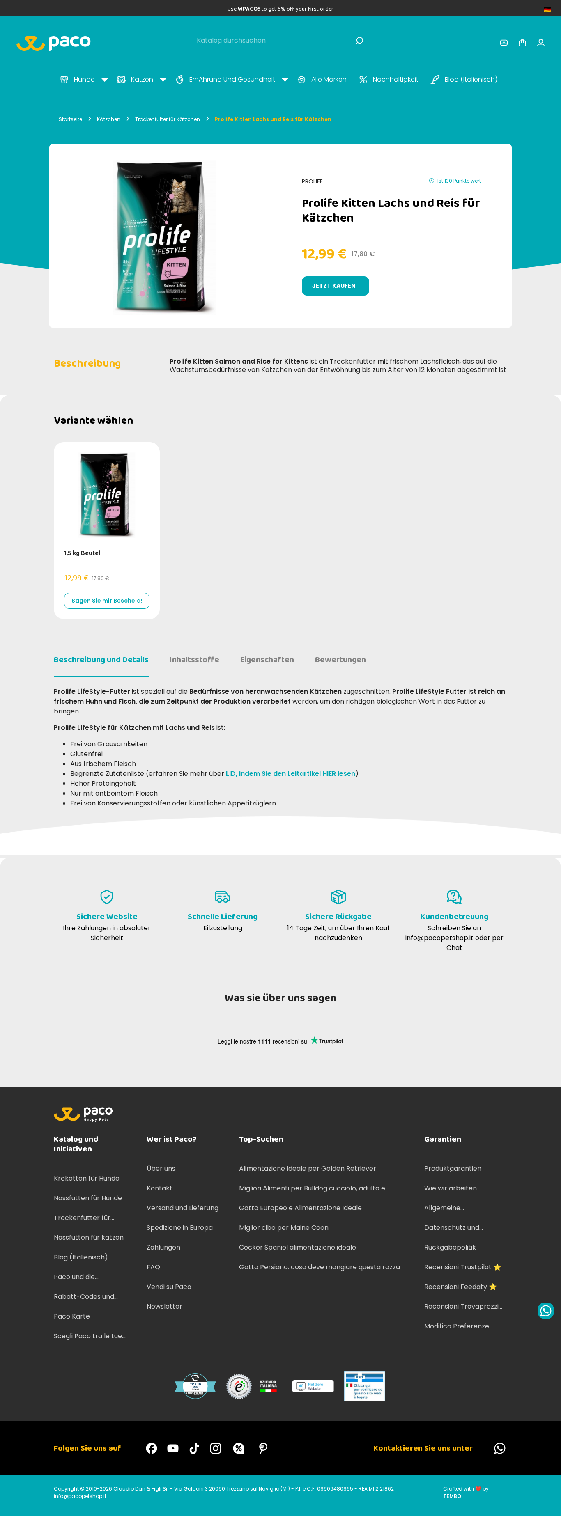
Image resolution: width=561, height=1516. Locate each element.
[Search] (359, 41)
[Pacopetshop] (151, 1448)
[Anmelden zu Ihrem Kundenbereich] (504, 42)
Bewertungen (340, 659)
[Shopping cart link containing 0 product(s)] (522, 43)
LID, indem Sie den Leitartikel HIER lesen (290, 773)
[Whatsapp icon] (546, 1311)
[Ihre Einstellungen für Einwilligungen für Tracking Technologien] (546, 1501)
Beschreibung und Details (101, 659)
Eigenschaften (267, 659)
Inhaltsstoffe (194, 659)
